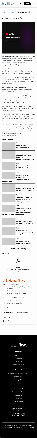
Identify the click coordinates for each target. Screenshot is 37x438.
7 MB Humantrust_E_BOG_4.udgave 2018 (18, 269)
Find (3, 12)
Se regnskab (8, 312)
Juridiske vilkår (18, 376)
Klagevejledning (18, 380)
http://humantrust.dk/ (14, 303)
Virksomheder (11, 12)
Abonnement (18, 355)
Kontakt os (18, 395)
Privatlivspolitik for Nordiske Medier (18, 373)
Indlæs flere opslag (18, 249)
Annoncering (18, 361)
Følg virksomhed (22, 312)
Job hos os (18, 398)
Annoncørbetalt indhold (18, 383)
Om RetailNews (18, 401)
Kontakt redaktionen (18, 392)
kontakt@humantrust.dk (15, 297)
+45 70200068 (12, 300)
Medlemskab (18, 358)
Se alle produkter (18, 364)
